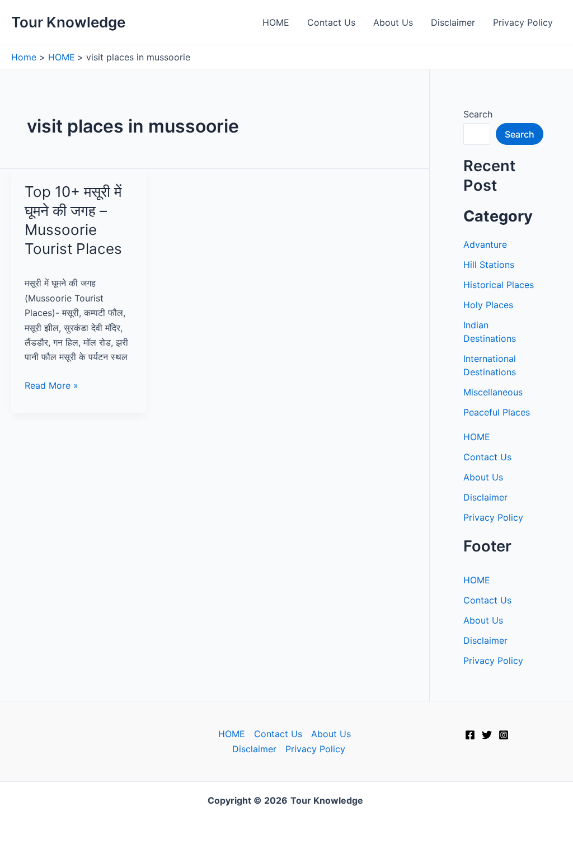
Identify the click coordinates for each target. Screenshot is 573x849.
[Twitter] (487, 735)
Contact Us (331, 22)
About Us (393, 22)
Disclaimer (453, 22)
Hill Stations (488, 264)
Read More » (51, 386)
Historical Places (498, 284)
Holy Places (488, 304)
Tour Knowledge (68, 22)
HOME (275, 22)
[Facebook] (470, 735)
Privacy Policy (523, 22)
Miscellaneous (493, 392)
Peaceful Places (496, 412)
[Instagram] (504, 735)
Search (477, 114)
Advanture (485, 244)
